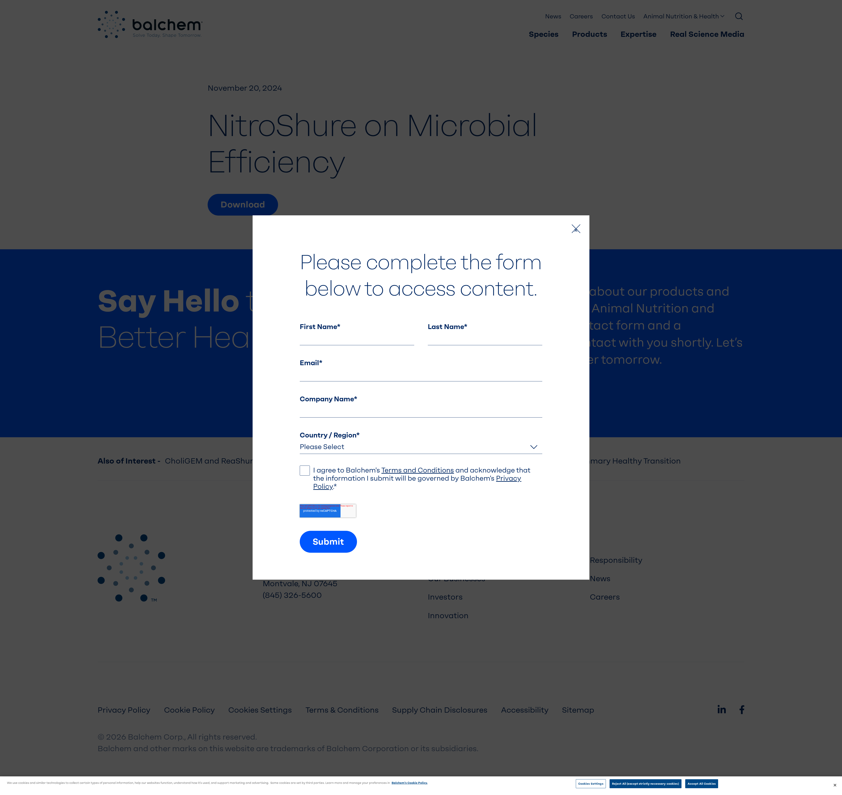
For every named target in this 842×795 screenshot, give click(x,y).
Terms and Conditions (417, 470)
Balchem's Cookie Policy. (410, 782)
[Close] (835, 785)
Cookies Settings (590, 783)
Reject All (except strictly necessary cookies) (645, 783)
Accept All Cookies (702, 783)
